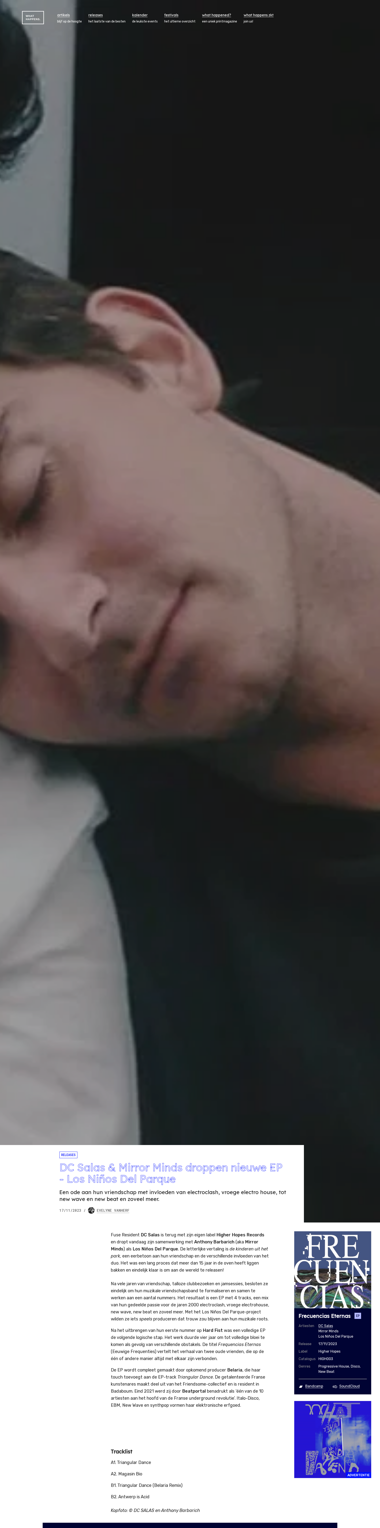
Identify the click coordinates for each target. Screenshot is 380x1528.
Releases (68, 1155)
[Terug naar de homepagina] (33, 17)
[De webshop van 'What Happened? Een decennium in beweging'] (332, 1439)
